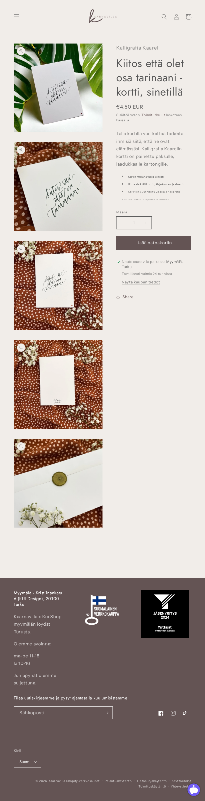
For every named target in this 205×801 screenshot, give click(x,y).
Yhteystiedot (181, 786)
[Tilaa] (106, 712)
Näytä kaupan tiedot (141, 282)
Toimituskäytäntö (152, 786)
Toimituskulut (153, 115)
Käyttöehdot (181, 781)
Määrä (121, 212)
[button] (16, 17)
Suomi (25, 761)
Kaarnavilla (56, 781)
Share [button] (128, 296)
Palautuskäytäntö (118, 781)
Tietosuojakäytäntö (151, 781)
